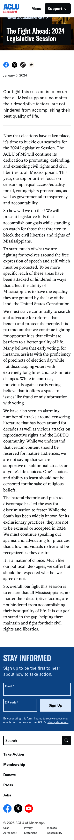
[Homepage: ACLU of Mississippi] (17, 8)
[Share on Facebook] (6, 66)
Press (8, 785)
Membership (14, 764)
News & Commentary (25, 18)
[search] (66, 740)
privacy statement (57, 722)
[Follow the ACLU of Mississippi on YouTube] (29, 809)
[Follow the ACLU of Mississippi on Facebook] (7, 809)
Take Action (13, 754)
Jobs (7, 795)
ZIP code (11, 702)
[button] (23, 65)
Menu (36, 8)
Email (9, 686)
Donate (9, 774)
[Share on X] (14, 66)
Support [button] (55, 8)
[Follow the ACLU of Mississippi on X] (18, 809)
